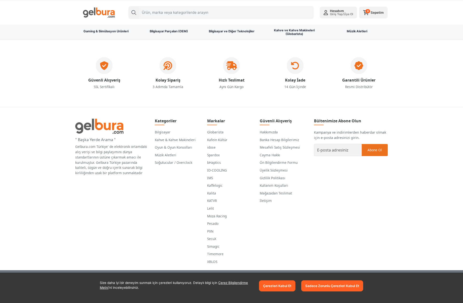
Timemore (215, 254)
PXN (210, 231)
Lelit (210, 208)
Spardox (213, 155)
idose (211, 147)
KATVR (212, 200)
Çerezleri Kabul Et (277, 286)
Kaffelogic (215, 185)
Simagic (213, 246)
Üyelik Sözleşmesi (274, 170)
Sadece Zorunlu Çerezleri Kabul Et (332, 286)
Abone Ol (375, 150)
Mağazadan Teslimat (276, 193)
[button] (338, 13)
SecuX (211, 238)
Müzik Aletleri (165, 155)
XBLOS (212, 261)
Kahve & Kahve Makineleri (175, 140)
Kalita (211, 193)
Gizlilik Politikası (272, 178)
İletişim (266, 200)
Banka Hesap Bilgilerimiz (279, 140)
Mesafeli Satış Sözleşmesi (280, 147)
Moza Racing (217, 216)
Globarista (215, 132)
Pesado (212, 223)
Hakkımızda (269, 132)
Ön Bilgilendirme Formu (279, 162)
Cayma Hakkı (270, 155)
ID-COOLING (217, 170)
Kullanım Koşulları (274, 185)
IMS (210, 178)
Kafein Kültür (217, 140)
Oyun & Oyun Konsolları (173, 147)
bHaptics (214, 162)
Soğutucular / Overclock (173, 162)
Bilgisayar (162, 132)
